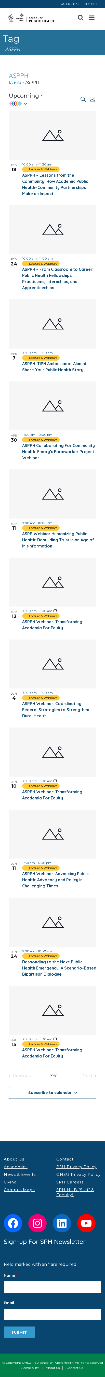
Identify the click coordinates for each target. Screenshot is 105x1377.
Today (52, 1075)
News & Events (20, 1174)
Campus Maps (19, 1189)
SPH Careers (70, 1182)
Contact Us (75, 1368)
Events (15, 82)
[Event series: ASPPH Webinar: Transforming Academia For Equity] (55, 611)
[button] (44, 103)
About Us (14, 1159)
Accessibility (30, 1368)
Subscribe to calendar (49, 1092)
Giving (10, 1182)
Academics (16, 1166)
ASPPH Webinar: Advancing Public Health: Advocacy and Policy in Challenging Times (55, 879)
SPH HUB (90, 4)
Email (10, 1302)
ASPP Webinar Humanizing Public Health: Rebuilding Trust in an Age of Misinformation (58, 540)
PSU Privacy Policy (76, 1166)
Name (10, 1275)
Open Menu (92, 18)
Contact (65, 1159)
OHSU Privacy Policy (78, 1174)
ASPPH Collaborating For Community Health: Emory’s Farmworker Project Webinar (58, 451)
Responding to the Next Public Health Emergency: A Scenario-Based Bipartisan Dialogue (59, 968)
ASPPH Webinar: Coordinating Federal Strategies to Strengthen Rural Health (55, 709)
